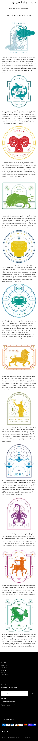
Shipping (3, 670)
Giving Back (4, 665)
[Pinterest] (7, 732)
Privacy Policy (4, 674)
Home (10, 8)
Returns (3, 672)
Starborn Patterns (14, 737)
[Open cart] (36, 3)
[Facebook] (2, 732)
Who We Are (4, 667)
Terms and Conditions (6, 677)
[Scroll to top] (34, 737)
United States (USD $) (7, 719)
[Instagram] (5, 732)
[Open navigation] (5, 2)
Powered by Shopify (25, 737)
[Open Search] (32, 3)
